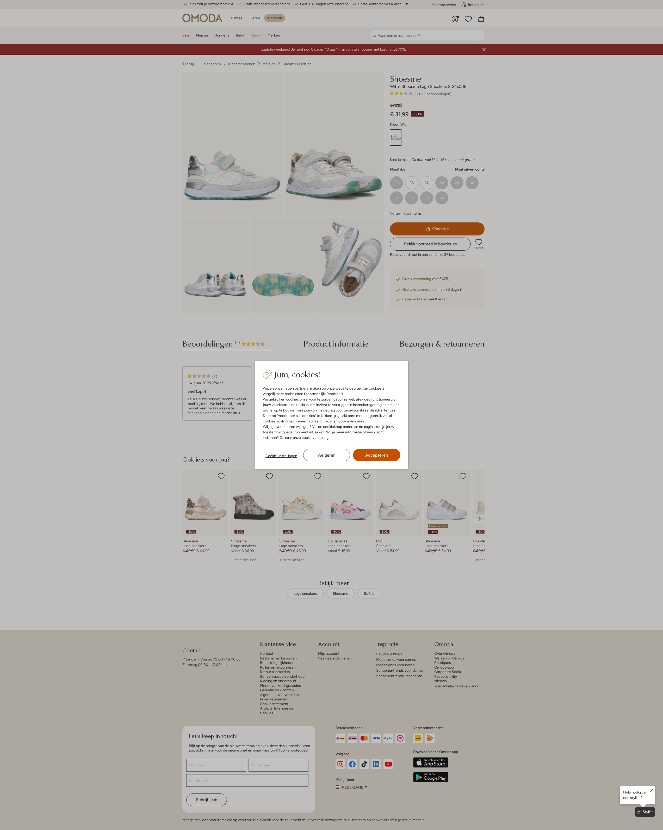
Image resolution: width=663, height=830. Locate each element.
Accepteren (376, 455)
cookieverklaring (351, 421)
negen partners (295, 388)
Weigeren (327, 455)
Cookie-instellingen (281, 456)
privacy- (326, 421)
